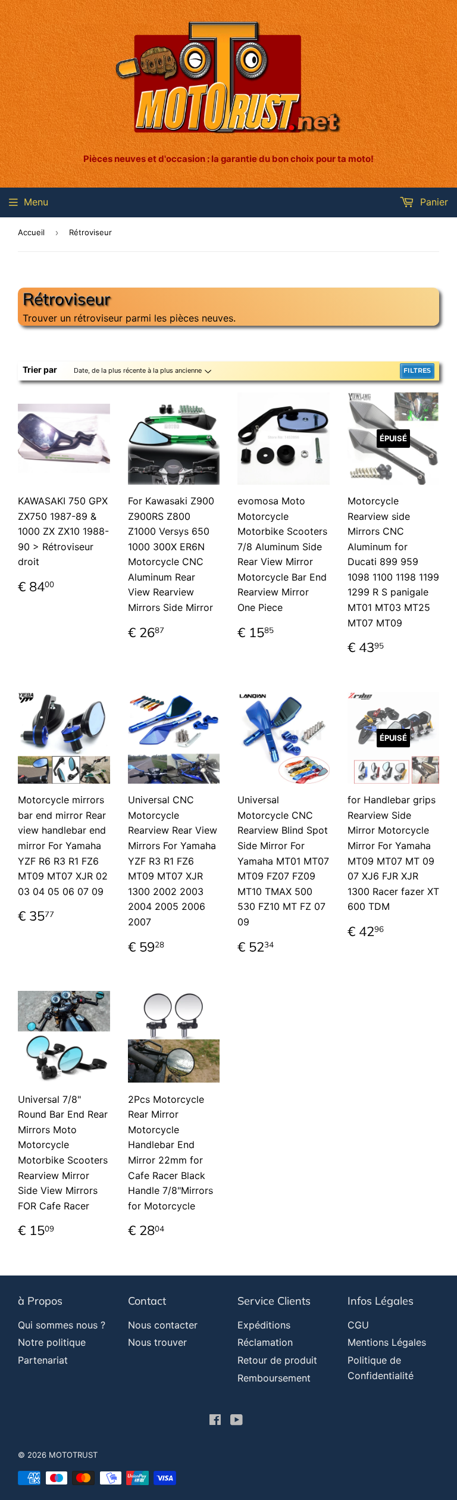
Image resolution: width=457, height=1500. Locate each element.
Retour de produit (277, 1360)
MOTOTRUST (73, 1455)
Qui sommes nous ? (61, 1325)
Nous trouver (157, 1342)
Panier (432, 202)
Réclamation (265, 1342)
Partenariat (43, 1360)
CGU (358, 1325)
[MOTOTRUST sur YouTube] (236, 1421)
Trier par (40, 369)
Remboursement (274, 1378)
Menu (36, 202)
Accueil (31, 232)
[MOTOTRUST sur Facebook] (215, 1421)
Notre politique (52, 1342)
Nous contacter (163, 1325)
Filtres (417, 370)
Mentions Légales (387, 1342)
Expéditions (263, 1325)
